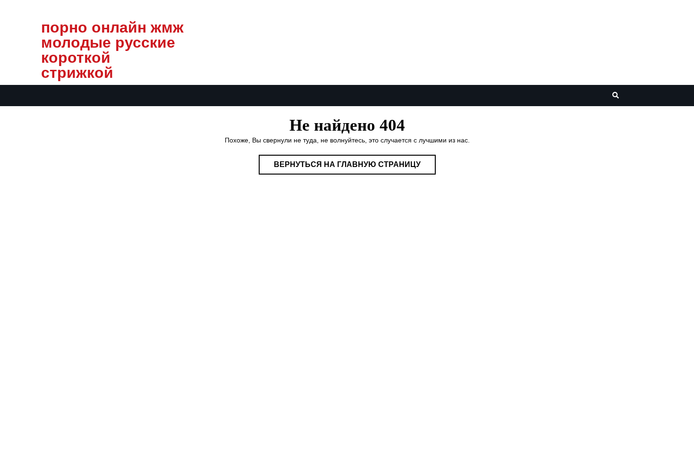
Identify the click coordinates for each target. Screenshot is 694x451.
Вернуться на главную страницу (355, 167)
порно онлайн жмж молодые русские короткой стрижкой (112, 50)
